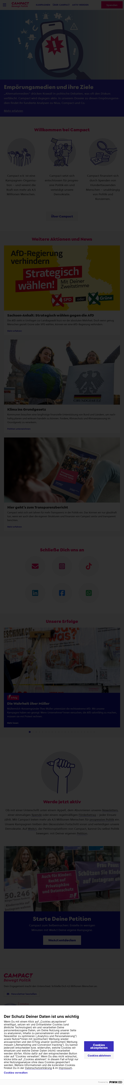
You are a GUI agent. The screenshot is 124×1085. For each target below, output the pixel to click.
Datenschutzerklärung (38, 1068)
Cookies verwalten (16, 1072)
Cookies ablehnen (99, 1055)
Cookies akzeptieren (99, 1046)
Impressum (65, 1068)
